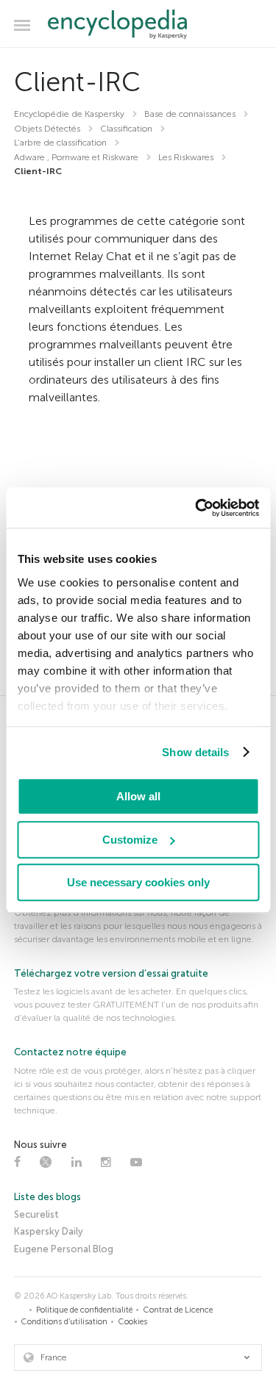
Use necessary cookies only (138, 882)
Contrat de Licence (178, 1310)
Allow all (138, 796)
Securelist (36, 1214)
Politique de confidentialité (84, 1310)
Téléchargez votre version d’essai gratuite (111, 973)
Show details (195, 752)
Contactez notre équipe (70, 1052)
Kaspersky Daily (48, 1231)
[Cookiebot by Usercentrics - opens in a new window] (196, 507)
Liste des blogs (47, 1196)
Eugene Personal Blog (63, 1248)
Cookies (132, 1322)
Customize (130, 839)
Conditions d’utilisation (64, 1322)
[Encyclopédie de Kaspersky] (138, 24)
